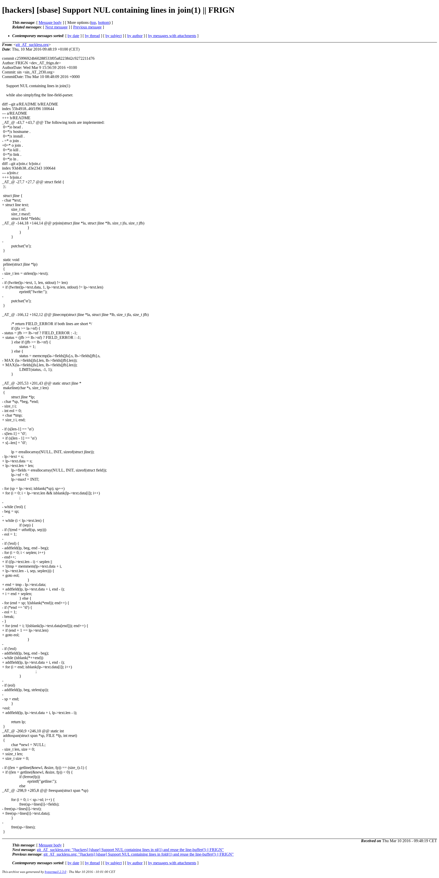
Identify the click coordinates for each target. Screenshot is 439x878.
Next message (56, 27)
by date (73, 36)
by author (135, 36)
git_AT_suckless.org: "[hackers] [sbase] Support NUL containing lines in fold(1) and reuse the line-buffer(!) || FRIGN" (138, 854)
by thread (92, 36)
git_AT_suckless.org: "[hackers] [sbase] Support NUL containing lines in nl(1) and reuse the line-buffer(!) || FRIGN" (130, 849)
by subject (113, 36)
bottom (103, 22)
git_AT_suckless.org (32, 44)
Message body (50, 22)
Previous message (87, 27)
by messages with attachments (172, 36)
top (93, 22)
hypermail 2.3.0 (55, 872)
